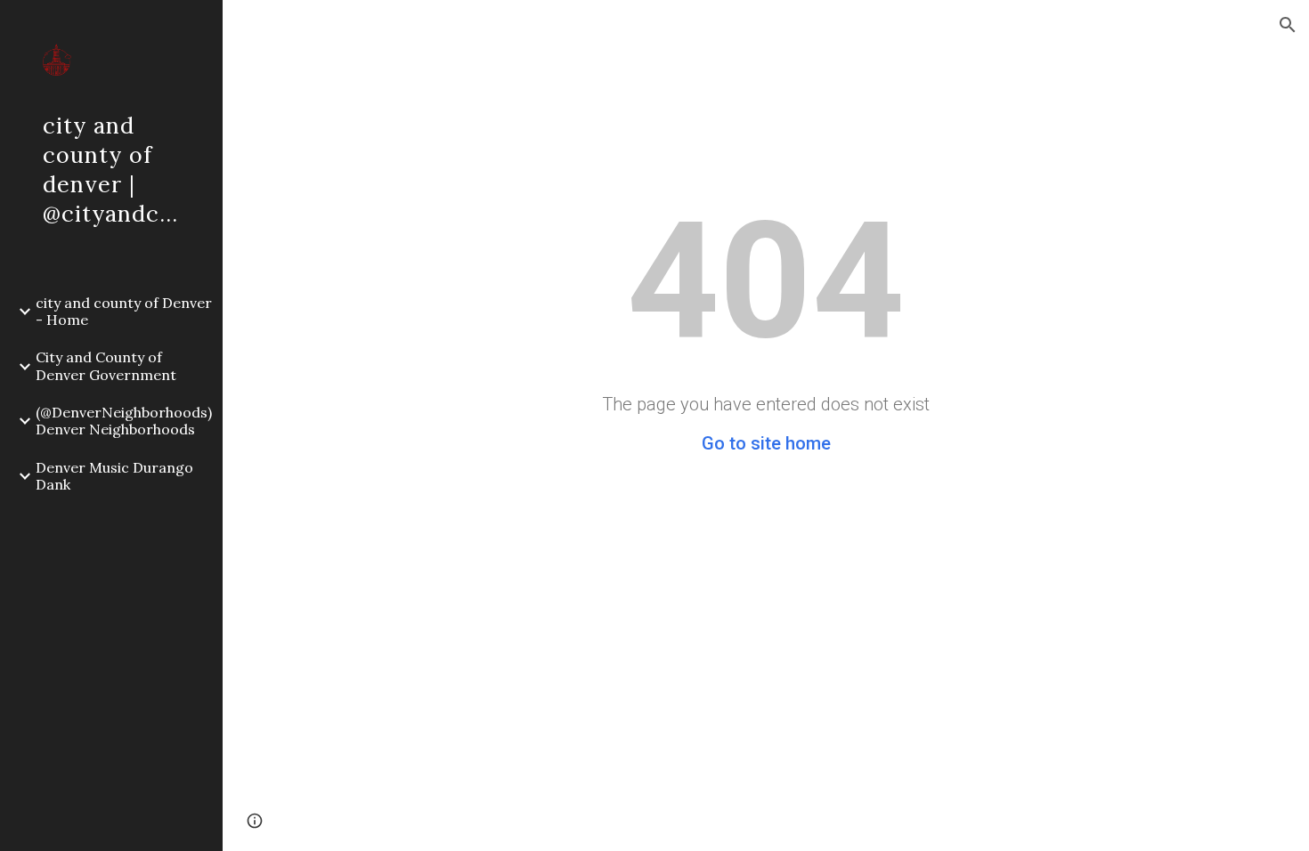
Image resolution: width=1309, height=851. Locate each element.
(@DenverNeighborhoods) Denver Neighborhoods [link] (124, 420)
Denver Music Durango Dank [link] (114, 475)
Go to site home (766, 443)
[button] (1287, 25)
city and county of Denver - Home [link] (124, 311)
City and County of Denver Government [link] (106, 365)
